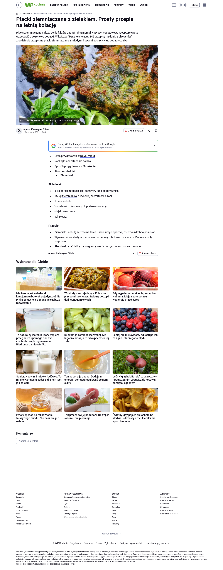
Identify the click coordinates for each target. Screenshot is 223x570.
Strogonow (164, 507)
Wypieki (144, 5)
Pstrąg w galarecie (23, 524)
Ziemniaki (67, 175)
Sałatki (18, 504)
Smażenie (89, 166)
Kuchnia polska (59, 5)
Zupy (18, 500)
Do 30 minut (87, 155)
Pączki (115, 520)
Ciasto (114, 497)
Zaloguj (194, 5)
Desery (115, 510)
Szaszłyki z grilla (70, 514)
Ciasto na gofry (166, 510)
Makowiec (116, 504)
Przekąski (20, 507)
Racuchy (115, 524)
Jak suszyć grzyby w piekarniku (77, 497)
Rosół (18, 514)
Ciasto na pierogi (167, 500)
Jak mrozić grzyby (71, 500)
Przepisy (119, 5)
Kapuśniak (164, 504)
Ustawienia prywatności (157, 543)
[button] (182, 5)
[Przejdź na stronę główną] (19, 7)
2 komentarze (135, 130)
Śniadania (20, 497)
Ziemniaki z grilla (71, 510)
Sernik (114, 500)
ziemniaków (69, 196)
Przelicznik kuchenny (168, 514)
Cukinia (67, 507)
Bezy (114, 517)
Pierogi (18, 517)
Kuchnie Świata (81, 5)
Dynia (66, 504)
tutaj (72, 564)
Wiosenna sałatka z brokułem (76, 517)
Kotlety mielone (22, 510)
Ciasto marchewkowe (169, 497)
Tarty (114, 514)
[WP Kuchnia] (37, 5)
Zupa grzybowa (22, 520)
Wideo (131, 5)
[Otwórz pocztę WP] (174, 5)
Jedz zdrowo (102, 5)
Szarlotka (116, 507)
